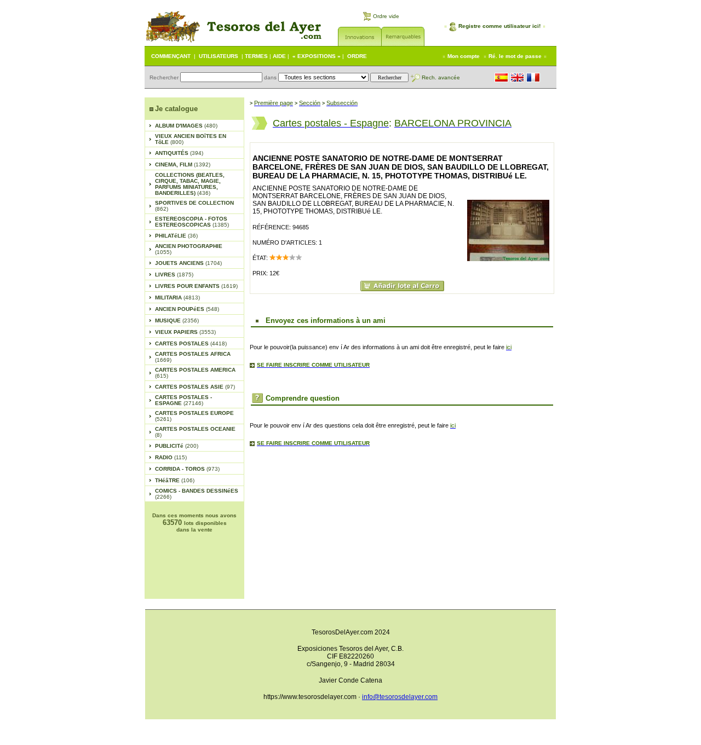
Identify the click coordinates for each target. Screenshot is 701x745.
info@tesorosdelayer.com (400, 697)
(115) (171, 457)
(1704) (188, 263)
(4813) (177, 297)
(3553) (185, 332)
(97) (195, 387)
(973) (187, 469)
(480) (186, 126)
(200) (176, 446)
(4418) (191, 343)
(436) (190, 184)
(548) (187, 309)
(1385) (192, 222)
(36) (176, 236)
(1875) (174, 275)
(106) (174, 480)
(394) (179, 153)
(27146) (183, 400)
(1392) (182, 164)
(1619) (196, 286)
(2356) (177, 320)
